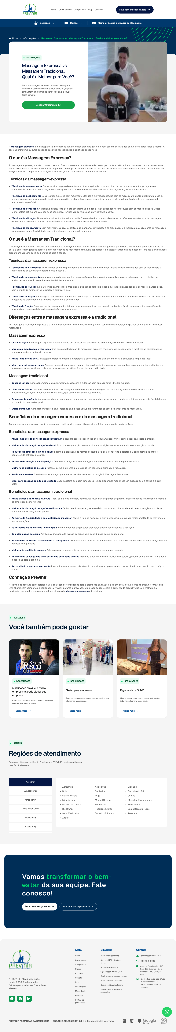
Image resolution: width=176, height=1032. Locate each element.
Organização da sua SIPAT (112, 971)
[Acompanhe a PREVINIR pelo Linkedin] (29, 999)
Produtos (79, 973)
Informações (29, 38)
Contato (99, 9)
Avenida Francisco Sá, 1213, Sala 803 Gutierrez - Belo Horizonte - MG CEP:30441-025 (152, 970)
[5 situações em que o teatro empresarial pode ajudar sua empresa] (34, 657)
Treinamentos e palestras (111, 980)
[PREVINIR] (29, 9)
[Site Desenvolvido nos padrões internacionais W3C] (132, 1021)
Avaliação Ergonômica (110, 955)
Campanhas (80, 9)
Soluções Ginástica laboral (112, 985)
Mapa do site (80, 991)
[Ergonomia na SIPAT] (142, 657)
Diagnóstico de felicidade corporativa (111, 990)
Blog (90, 9)
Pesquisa (79, 995)
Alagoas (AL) (30, 790)
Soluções (45, 23)
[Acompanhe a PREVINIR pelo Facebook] (12, 999)
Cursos (74, 23)
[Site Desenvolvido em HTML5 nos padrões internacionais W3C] (124, 1021)
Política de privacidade (80, 1001)
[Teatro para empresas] (88, 657)
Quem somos (65, 9)
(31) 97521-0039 (148, 961)
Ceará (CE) (30, 826)
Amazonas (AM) (30, 808)
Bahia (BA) (30, 817)
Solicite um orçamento (38, 906)
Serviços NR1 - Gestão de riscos (111, 961)
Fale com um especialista (132, 9)
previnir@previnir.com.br (151, 955)
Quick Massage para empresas (114, 976)
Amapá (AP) (30, 799)
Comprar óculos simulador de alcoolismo (120, 23)
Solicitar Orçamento (46, 104)
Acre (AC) (30, 781)
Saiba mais (21, 710)
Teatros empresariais (109, 967)
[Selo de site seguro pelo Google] (147, 1021)
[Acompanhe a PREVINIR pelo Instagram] (20, 999)
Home (53, 9)
